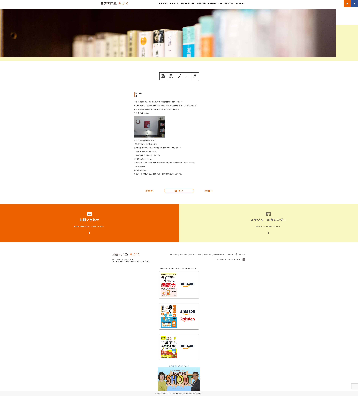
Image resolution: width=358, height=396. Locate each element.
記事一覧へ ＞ (179, 191)
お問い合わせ (240, 3)
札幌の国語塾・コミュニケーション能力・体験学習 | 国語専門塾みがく (180, 393)
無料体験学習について (215, 3)
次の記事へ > (209, 191)
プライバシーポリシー (234, 259)
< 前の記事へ (149, 191)
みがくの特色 (174, 3)
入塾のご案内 (201, 3)
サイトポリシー (221, 259)
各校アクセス (229, 3)
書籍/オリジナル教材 (188, 3)
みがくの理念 (163, 3)
